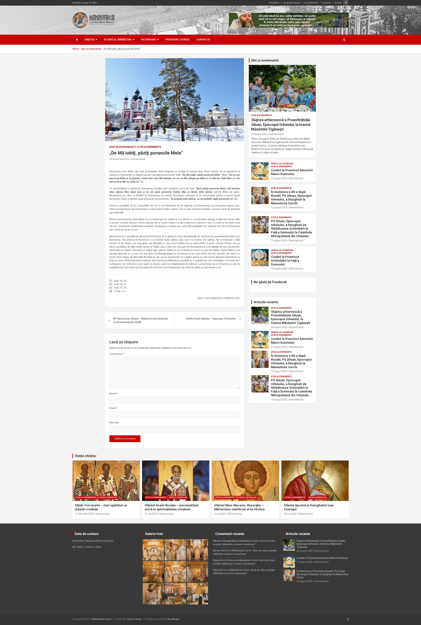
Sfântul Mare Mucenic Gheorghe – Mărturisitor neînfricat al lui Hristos (239, 507)
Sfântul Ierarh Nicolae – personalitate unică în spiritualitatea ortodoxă (171, 507)
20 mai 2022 (290, 513)
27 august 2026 (279, 178)
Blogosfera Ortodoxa (224, 560)
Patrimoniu (148, 39)
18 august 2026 (279, 268)
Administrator (138, 159)
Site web (114, 422)
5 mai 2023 (220, 513)
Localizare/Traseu (291, 2)
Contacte (203, 39)
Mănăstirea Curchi (101, 619)
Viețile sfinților (86, 456)
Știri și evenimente (265, 60)
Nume (113, 393)
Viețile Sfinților (108, 497)
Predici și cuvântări (282, 164)
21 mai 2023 (151, 513)
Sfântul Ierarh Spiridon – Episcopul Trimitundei (211, 318)
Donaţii (338, 2)
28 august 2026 (259, 134)
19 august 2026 (279, 240)
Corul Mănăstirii (311, 2)
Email (113, 408)
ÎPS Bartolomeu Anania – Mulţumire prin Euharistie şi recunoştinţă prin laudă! (140, 320)
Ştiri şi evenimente (149, 147)
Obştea (89, 39)
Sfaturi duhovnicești (122, 147)
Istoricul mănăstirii (118, 39)
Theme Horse (134, 619)
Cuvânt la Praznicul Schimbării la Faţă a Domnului (285, 260)
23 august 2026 (279, 207)
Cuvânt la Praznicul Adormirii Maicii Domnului (292, 172)
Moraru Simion (221, 550)
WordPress (173, 619)
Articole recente (266, 302)
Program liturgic (177, 39)
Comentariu (116, 354)
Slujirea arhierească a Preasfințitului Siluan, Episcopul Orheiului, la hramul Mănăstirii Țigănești (280, 124)
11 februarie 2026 (84, 513)
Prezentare (274, 2)
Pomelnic (326, 2)
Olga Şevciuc (220, 569)
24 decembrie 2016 (119, 159)
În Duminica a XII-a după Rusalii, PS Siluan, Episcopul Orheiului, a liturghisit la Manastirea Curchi (291, 197)
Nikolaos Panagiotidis (224, 540)
